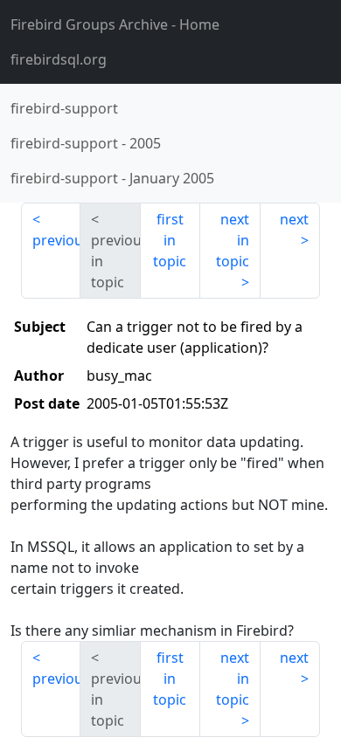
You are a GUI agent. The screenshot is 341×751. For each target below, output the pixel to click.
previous (56, 240)
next (294, 219)
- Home (114, 24)
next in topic (232, 240)
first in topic (169, 240)
